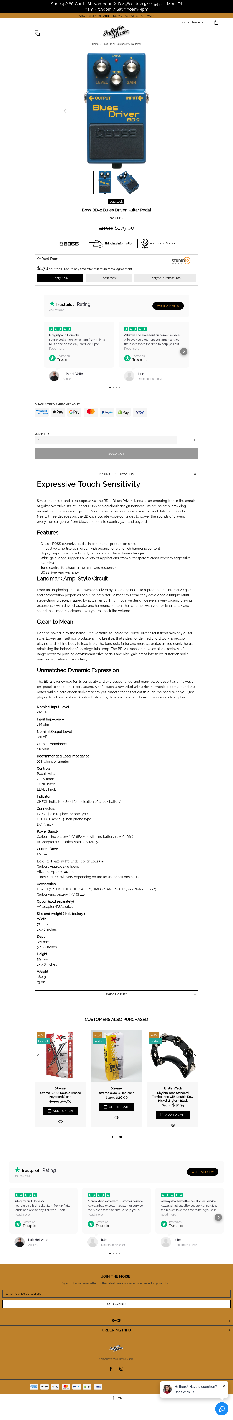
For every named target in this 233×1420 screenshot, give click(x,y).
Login (185, 22)
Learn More (109, 278)
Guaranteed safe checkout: (57, 404)
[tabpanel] (60, 1082)
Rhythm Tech (173, 1088)
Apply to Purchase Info (165, 278)
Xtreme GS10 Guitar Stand (116, 1093)
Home (95, 44)
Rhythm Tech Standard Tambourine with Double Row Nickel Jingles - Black (172, 1096)
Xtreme (60, 1088)
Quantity (42, 433)
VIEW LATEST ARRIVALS (137, 16)
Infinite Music (116, 33)
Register (198, 22)
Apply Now (60, 278)
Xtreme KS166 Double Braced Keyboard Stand (60, 1094)
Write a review (168, 305)
